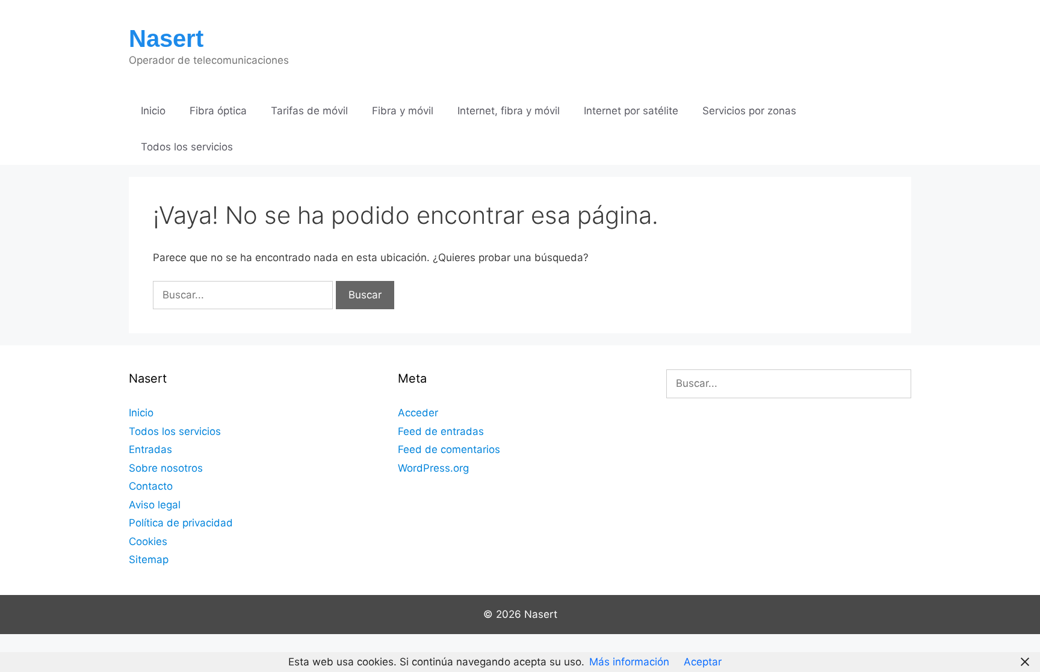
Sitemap (149, 559)
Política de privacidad (181, 523)
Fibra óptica (218, 111)
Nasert (166, 38)
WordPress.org (433, 468)
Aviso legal (155, 505)
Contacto (151, 486)
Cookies (148, 541)
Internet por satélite (631, 111)
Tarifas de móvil (309, 111)
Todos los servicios (187, 147)
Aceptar (703, 662)
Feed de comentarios (449, 449)
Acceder (418, 413)
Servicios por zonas (749, 111)
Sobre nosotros (166, 468)
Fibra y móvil (402, 111)
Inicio (153, 111)
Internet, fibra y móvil (508, 111)
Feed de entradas (441, 431)
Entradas (150, 449)
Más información (629, 662)
